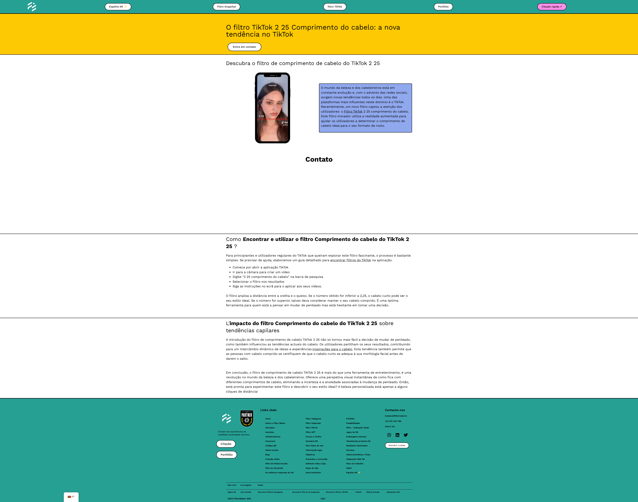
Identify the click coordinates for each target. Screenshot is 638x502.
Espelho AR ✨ (353, 472)
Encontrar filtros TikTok (337, 492)
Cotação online (272, 459)
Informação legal (314, 450)
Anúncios (269, 432)
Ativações (270, 428)
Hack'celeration (313, 472)
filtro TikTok (312, 428)
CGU (323, 498)
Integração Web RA (355, 459)
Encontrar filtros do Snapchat (305, 492)
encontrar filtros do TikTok (350, 260)
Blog (267, 454)
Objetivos (310, 454)
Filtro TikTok (353, 111)
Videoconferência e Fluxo (358, 454)
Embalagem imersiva (356, 436)
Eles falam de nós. (314, 445)
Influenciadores (272, 436)
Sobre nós (390, 426)
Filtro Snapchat (313, 423)
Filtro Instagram (313, 419)
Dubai (260, 485)
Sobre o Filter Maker (275, 423)
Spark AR (232, 492)
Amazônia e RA (393, 492)
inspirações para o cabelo (332, 349)
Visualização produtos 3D (358, 441)
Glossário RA (312, 441)
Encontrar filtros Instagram (270, 492)
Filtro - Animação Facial (357, 428)
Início (267, 419)
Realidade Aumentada (357, 445)
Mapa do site (312, 468)
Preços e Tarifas (313, 436)
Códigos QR (270, 445)
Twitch (358, 492)
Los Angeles (245, 485)
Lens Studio (245, 492)
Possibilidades (353, 423)
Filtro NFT (310, 432)
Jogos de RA (352, 432)
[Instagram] (389, 435)
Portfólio (350, 419)
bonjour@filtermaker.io (396, 416)
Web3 (349, 468)
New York (232, 485)
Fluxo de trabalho (354, 463)
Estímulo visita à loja (316, 463)
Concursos (270, 441)
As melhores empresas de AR (279, 472)
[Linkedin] (397, 435)
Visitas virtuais (372, 492)
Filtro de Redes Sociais (276, 463)
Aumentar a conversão (316, 459)
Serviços (350, 450)
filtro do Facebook (274, 468)
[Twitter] (406, 435)
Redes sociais (271, 450)
